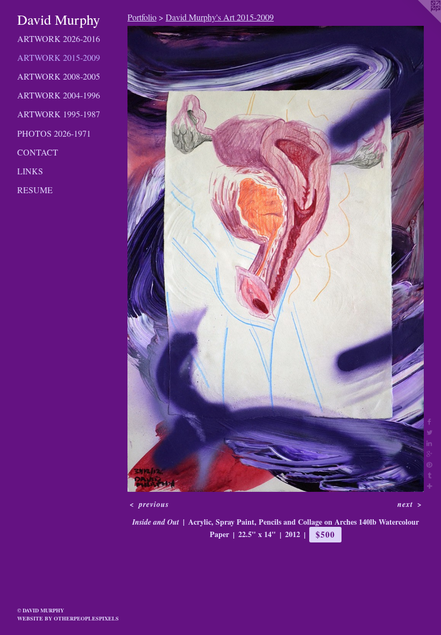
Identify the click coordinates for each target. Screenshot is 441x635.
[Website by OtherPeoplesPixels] (419, 21)
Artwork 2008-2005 (58, 76)
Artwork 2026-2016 (58, 38)
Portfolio (142, 17)
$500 (325, 534)
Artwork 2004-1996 (58, 95)
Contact (37, 152)
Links (30, 171)
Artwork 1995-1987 (58, 113)
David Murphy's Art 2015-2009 (220, 17)
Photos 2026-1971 (54, 133)
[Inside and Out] (275, 259)
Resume (35, 189)
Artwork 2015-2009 (58, 57)
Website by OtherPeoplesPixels (68, 618)
